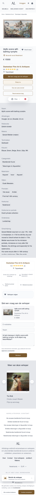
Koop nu (18, 82)
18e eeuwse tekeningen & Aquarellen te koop (18, 425)
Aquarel (19, 175)
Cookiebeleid (16, 488)
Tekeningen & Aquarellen (11, 166)
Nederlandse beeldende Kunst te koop (18, 432)
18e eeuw (6, 192)
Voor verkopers (19, 458)
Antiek (14, 192)
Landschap (6, 221)
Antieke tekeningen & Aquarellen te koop (18, 429)
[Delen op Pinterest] (25, 99)
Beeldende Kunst (10, 14)
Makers (17, 460)
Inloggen (22, 3)
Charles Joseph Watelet (15, 399)
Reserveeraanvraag (18, 93)
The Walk (10, 396)
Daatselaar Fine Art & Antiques (16, 67)
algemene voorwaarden (8, 350)
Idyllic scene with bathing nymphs (21, 309)
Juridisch (29, 458)
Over (4, 458)
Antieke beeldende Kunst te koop (18, 422)
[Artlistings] (14, 3)
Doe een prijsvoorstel (18, 88)
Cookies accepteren (26, 492)
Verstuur (18, 355)
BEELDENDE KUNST (17, 9)
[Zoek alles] (3, 3)
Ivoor (12, 175)
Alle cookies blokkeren (10, 492)
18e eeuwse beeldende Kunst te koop (18, 418)
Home (3, 14)
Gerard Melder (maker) (10, 135)
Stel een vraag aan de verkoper (18, 76)
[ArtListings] (18, 443)
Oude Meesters (7, 183)
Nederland (6, 205)
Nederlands (13, 466)
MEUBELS (5, 9)
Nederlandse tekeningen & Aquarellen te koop (18, 436)
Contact (9, 458)
